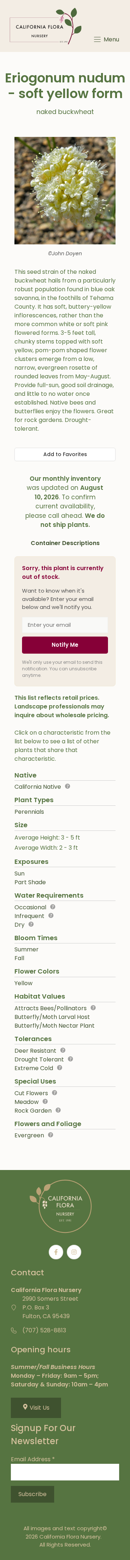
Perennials (29, 812)
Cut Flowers (31, 1093)
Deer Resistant (35, 1051)
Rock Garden (33, 1110)
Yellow (23, 983)
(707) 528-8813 (44, 1330)
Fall (19, 958)
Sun (19, 873)
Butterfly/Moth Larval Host (52, 1017)
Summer (26, 949)
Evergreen (29, 1135)
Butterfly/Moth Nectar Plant (54, 1025)
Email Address (33, 1459)
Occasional (30, 907)
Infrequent (29, 916)
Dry (19, 925)
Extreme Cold (33, 1068)
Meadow (26, 1102)
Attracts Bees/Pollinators (50, 1008)
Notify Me (65, 645)
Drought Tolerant (39, 1059)
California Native (37, 787)
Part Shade (30, 882)
